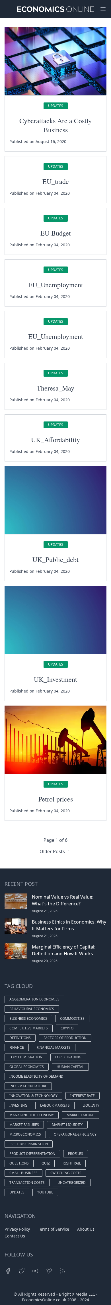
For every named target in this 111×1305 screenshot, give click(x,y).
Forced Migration (25, 1057)
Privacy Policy (17, 1229)
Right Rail (72, 1163)
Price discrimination (28, 1144)
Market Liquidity (67, 1124)
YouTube (45, 1192)
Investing (18, 1105)
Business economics (28, 1018)
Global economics (26, 1066)
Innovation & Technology (33, 1095)
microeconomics (25, 1134)
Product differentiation (32, 1153)
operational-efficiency (75, 1134)
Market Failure (80, 1115)
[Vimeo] (49, 1271)
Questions (19, 1163)
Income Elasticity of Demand (36, 1076)
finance (16, 1047)
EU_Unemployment (55, 284)
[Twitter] (21, 1271)
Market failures (24, 1124)
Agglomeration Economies (34, 999)
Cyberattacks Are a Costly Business (55, 125)
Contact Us (15, 1236)
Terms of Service (53, 1229)
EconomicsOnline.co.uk (44, 1299)
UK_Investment (55, 679)
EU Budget (55, 233)
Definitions (20, 1037)
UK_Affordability (55, 439)
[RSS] (62, 1271)
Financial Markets (54, 1047)
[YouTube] (35, 1271)
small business (23, 1172)
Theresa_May (55, 388)
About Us (85, 1229)
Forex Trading (68, 1057)
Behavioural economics (31, 1008)
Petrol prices (55, 798)
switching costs (65, 1172)
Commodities (72, 1018)
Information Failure (28, 1086)
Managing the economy (31, 1115)
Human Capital (70, 1066)
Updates (55, 105)
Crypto (67, 1028)
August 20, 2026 (44, 960)
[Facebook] (8, 1271)
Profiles (75, 1153)
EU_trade (55, 181)
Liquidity (91, 1105)
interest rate (82, 1095)
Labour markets (55, 1105)
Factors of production (65, 1037)
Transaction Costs (27, 1182)
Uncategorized (71, 1182)
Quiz (46, 1163)
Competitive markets (28, 1028)
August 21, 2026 (44, 911)
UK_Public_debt (55, 559)
